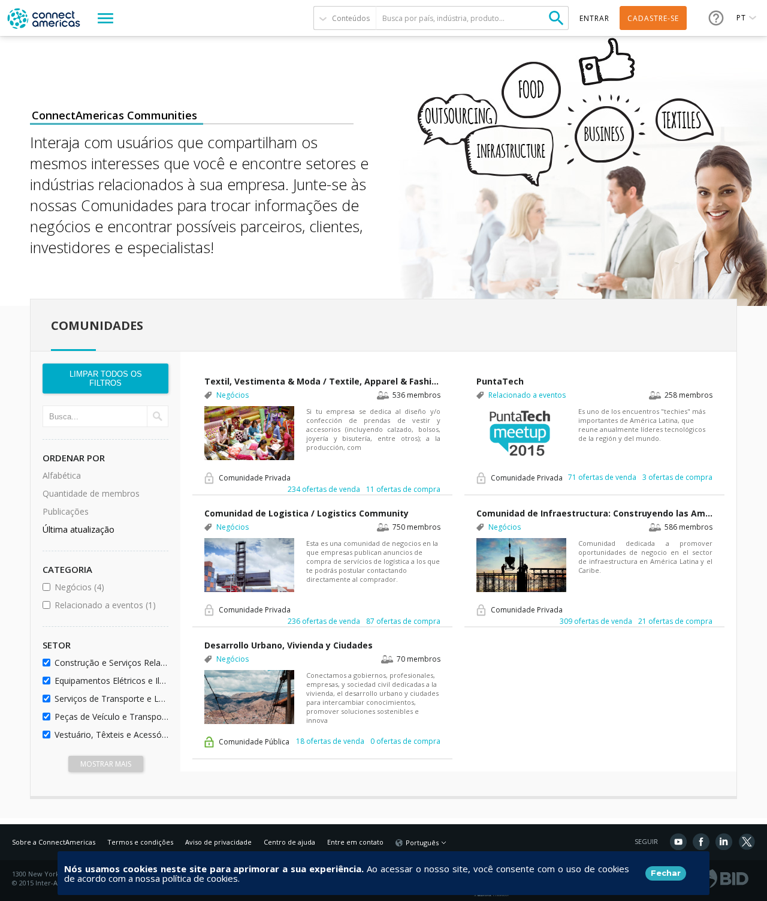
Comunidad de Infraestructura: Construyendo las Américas (594, 513)
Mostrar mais (105, 764)
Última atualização (78, 529)
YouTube (678, 841)
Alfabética (62, 475)
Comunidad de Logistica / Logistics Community (306, 513)
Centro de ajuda (289, 841)
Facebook (701, 841)
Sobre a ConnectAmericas (53, 841)
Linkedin (723, 841)
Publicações (66, 511)
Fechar (666, 873)
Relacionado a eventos (109, 605)
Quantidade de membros (91, 493)
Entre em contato (355, 841)
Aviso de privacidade (218, 841)
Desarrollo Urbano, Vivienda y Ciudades (288, 645)
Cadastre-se (653, 18)
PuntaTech (500, 381)
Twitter (746, 841)
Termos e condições (140, 841)
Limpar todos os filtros (106, 379)
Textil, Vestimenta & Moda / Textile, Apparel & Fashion (322, 381)
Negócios (109, 587)
